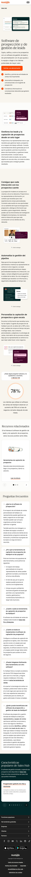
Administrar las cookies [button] (15, 872)
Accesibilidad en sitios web (15, 869)
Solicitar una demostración (11, 68)
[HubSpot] (5, 2)
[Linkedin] (21, 841)
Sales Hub (4, 8)
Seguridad (23, 865)
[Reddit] (25, 841)
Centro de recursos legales (15, 862)
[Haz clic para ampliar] (15, 117)
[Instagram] (8, 841)
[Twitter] (16, 841)
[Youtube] (12, 841)
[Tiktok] (29, 841)
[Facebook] (4, 841)
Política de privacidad (11, 865)
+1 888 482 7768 (15, 378)
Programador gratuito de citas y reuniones (14, 785)
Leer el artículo (15, 478)
